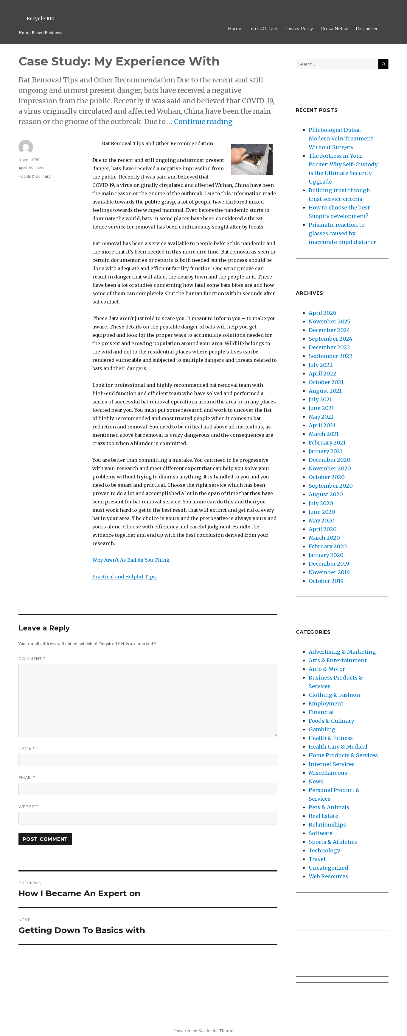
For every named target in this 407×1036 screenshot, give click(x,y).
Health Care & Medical (338, 746)
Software (321, 833)
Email (26, 777)
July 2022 (321, 364)
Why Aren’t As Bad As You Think (131, 560)
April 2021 (322, 425)
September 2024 (330, 338)
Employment (326, 703)
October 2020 (327, 477)
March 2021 (324, 434)
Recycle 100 (41, 18)
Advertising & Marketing (342, 651)
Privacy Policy (298, 28)
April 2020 (323, 529)
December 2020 (329, 459)
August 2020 (326, 494)
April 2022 (322, 373)
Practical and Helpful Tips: (124, 577)
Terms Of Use (263, 28)
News (316, 781)
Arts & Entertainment (338, 660)
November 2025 (329, 321)
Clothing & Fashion (334, 694)
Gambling (322, 729)
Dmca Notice (335, 28)
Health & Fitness (331, 738)
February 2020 (328, 546)
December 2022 (329, 347)
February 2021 (327, 442)
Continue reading (203, 121)
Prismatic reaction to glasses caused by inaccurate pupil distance (343, 233)
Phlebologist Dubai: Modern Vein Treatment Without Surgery (341, 138)
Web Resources (328, 876)
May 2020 (322, 520)
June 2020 (322, 511)
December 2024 (329, 330)
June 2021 (321, 408)
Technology (324, 850)
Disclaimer (367, 28)
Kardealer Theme (215, 1030)
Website (28, 806)
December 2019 (329, 563)
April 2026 (322, 312)
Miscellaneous (328, 772)
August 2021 (325, 390)
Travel (317, 859)
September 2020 (331, 485)
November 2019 (329, 572)
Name (26, 748)
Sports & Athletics (333, 841)
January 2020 (326, 555)
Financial (321, 712)
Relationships (327, 824)
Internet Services (332, 764)
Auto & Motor (327, 669)
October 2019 (326, 581)
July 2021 (320, 399)
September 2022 (330, 356)
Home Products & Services (343, 755)
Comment (32, 658)
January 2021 (325, 451)
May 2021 (321, 416)
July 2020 (321, 503)
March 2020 (324, 537)
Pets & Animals (329, 807)
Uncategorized (328, 867)
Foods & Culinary (34, 176)
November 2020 (330, 468)
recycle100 (29, 159)
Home (234, 28)
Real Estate (323, 816)
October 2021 (326, 382)
